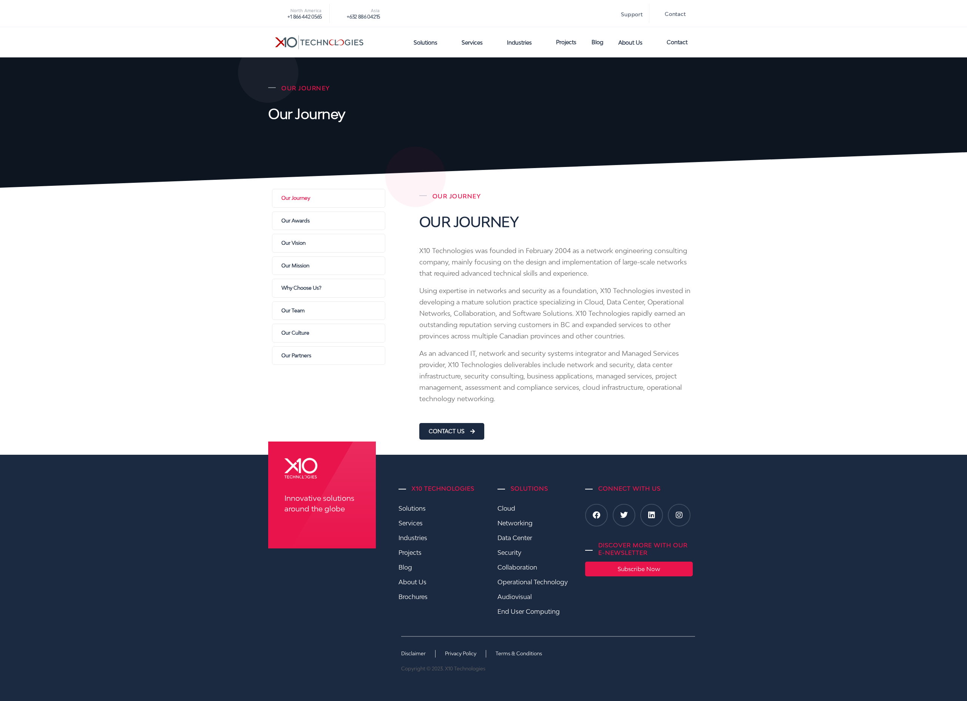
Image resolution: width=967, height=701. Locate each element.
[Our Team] (328, 311)
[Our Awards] (328, 221)
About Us (630, 42)
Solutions (425, 42)
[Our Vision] (328, 243)
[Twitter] (624, 515)
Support (632, 14)
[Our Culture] (328, 333)
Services (472, 42)
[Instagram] (679, 515)
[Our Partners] (328, 356)
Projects (566, 42)
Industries (519, 42)
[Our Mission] (328, 266)
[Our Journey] (328, 198)
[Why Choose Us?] (328, 288)
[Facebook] (596, 515)
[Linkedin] (651, 515)
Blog (597, 42)
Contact (675, 14)
